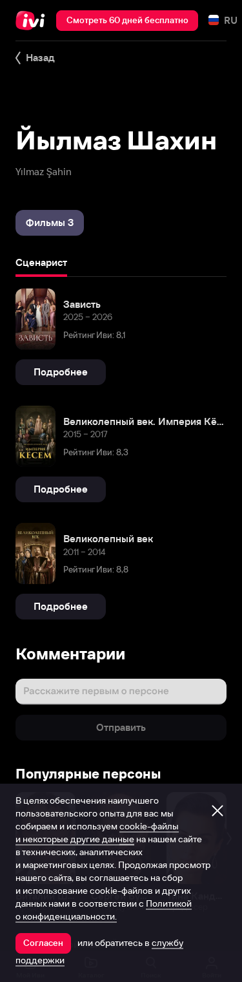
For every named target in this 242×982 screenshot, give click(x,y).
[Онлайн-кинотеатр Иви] (33, 20)
